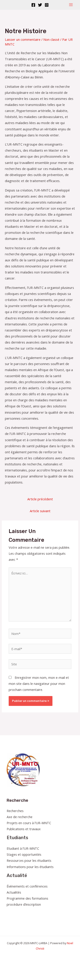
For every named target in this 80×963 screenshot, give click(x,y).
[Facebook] (33, 5)
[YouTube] (28, 913)
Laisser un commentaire (22, 39)
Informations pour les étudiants (30, 866)
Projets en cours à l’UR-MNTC (29, 823)
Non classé (51, 39)
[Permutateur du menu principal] (71, 4)
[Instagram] (47, 5)
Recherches (15, 810)
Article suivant (40, 511)
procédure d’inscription (24, 904)
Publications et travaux (24, 829)
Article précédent (40, 499)
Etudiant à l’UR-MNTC (23, 848)
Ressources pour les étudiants (29, 860)
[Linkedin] (34, 913)
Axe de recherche (19, 817)
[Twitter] (40, 5)
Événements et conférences (27, 886)
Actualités (14, 892)
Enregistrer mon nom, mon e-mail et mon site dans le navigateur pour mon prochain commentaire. (39, 683)
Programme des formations (27, 898)
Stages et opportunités (24, 854)
